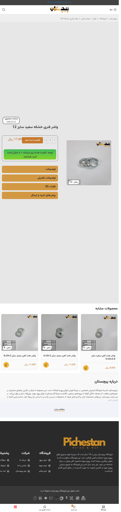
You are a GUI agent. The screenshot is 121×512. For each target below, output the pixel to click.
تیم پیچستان (21, 471)
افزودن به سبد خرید (32, 140)
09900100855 (53, 2)
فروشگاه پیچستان (58, 491)
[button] (86, 368)
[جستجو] (4, 10)
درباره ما (22, 460)
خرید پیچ (43, 460)
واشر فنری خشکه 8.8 (69, 18)
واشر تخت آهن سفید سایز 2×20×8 (20, 356)
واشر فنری (85, 18)
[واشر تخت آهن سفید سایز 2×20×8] (19, 332)
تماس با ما (21, 465)
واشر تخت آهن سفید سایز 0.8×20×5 (103, 357)
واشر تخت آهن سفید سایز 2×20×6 (60, 356)
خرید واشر (43, 471)
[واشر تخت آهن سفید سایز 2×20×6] (59, 332)
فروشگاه (102, 18)
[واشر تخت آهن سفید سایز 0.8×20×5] (99, 332)
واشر (94, 18)
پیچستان (113, 18)
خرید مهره (43, 465)
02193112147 (65, 2)
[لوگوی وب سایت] (59, 9)
